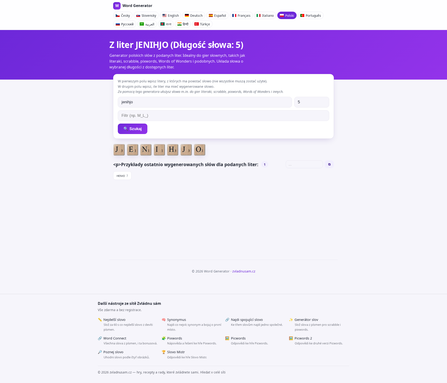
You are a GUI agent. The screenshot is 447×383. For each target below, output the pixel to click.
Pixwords (189, 341)
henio (122, 175)
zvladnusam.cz (243, 271)
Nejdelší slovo (125, 324)
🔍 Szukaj (132, 129)
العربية (149, 24)
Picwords (246, 341)
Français (244, 15)
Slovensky (149, 15)
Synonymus (191, 324)
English (173, 15)
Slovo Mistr (184, 354)
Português (313, 15)
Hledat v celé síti (213, 372)
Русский (127, 24)
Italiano (268, 15)
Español (220, 15)
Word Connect (127, 341)
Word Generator (133, 5)
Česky (125, 15)
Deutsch (196, 15)
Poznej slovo (123, 354)
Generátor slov (315, 324)
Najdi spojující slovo (254, 322)
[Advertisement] (223, 217)
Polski (289, 15)
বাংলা (168, 24)
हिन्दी (185, 24)
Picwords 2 (316, 341)
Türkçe (205, 24)
